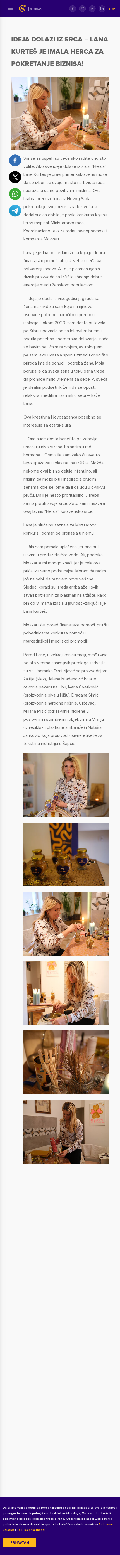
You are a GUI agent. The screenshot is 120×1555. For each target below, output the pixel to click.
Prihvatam (19, 1543)
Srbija (35, 9)
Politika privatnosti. (31, 1530)
